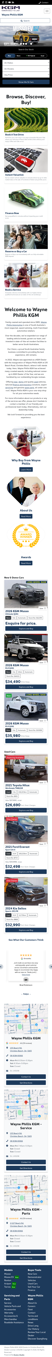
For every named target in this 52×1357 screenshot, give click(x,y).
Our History (33, 1328)
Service (7, 1302)
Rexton (7, 1280)
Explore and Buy (26, 628)
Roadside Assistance (14, 1322)
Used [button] (42, 56)
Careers (31, 1306)
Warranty (8, 1312)
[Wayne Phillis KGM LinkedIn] (13, 2)
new (16, 381)
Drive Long (33, 1325)
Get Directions (26, 1082)
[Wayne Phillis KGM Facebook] (3, 2)
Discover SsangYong (37, 1338)
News (30, 1322)
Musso (7, 1273)
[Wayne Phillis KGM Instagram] (6, 2)
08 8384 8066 (16, 1055)
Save (41, 608)
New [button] (9, 56)
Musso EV (9, 1276)
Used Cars (32, 1283)
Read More (26, 516)
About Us (32, 1302)
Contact (45, 2)
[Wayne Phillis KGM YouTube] (10, 2)
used (36, 381)
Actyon (7, 1283)
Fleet (30, 1309)
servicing (9, 387)
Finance (31, 1289)
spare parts (29, 387)
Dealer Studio (19, 1355)
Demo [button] (18, 56)
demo (21, 381)
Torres (7, 1286)
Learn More (26, 469)
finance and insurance (22, 384)
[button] (47, 11)
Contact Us (26, 1076)
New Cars (32, 1273)
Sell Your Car (34, 1286)
